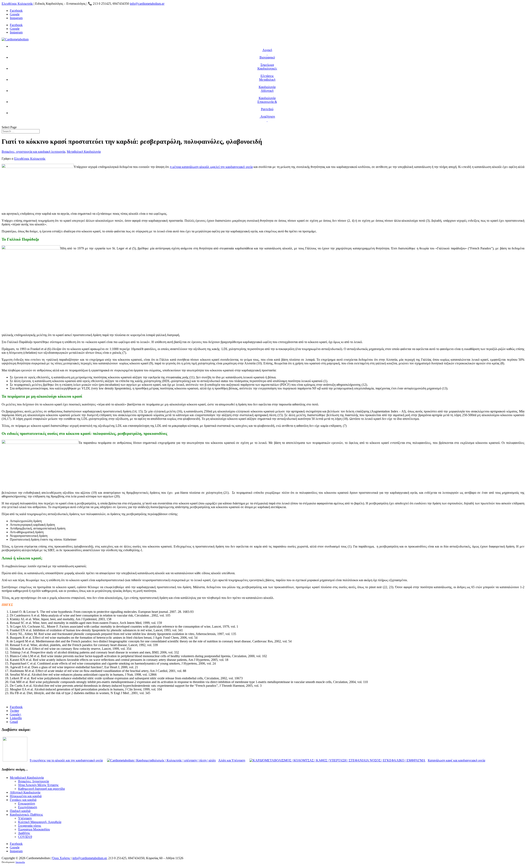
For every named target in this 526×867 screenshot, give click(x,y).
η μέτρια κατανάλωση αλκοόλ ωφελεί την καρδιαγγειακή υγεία (211, 167)
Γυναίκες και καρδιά (23, 800)
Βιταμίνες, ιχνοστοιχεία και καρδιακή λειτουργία (33, 151)
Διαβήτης (24, 833)
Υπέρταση (25, 818)
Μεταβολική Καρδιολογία (84, 151)
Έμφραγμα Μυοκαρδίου (34, 829)
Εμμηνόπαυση (27, 807)
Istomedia (20, 862)
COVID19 (25, 836)
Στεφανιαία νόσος (29, 825)
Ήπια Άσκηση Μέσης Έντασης (38, 785)
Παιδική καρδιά (20, 811)
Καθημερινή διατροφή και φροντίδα (41, 788)
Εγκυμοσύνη (26, 803)
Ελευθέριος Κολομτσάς (17, 3)
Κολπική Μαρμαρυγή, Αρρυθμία (39, 822)
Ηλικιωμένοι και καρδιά (26, 796)
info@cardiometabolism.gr (89, 858)
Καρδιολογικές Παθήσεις (26, 814)
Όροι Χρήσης (61, 858)
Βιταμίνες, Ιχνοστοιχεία (33, 781)
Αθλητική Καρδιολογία (25, 792)
